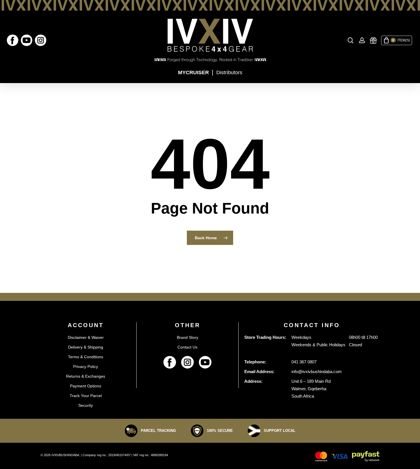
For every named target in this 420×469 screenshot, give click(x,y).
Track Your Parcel (86, 395)
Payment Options (85, 386)
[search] (350, 40)
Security (85, 405)
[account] (362, 40)
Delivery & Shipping (85, 347)
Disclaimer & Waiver (86, 337)
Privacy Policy (85, 366)
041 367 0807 (304, 361)
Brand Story (187, 337)
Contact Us (187, 347)
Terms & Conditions (85, 357)
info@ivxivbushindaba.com (316, 371)
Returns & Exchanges (85, 376)
